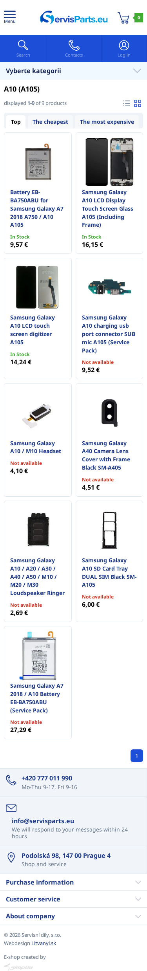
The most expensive (107, 121)
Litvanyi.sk (43, 943)
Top (16, 121)
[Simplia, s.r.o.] (73, 967)
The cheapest (50, 121)
